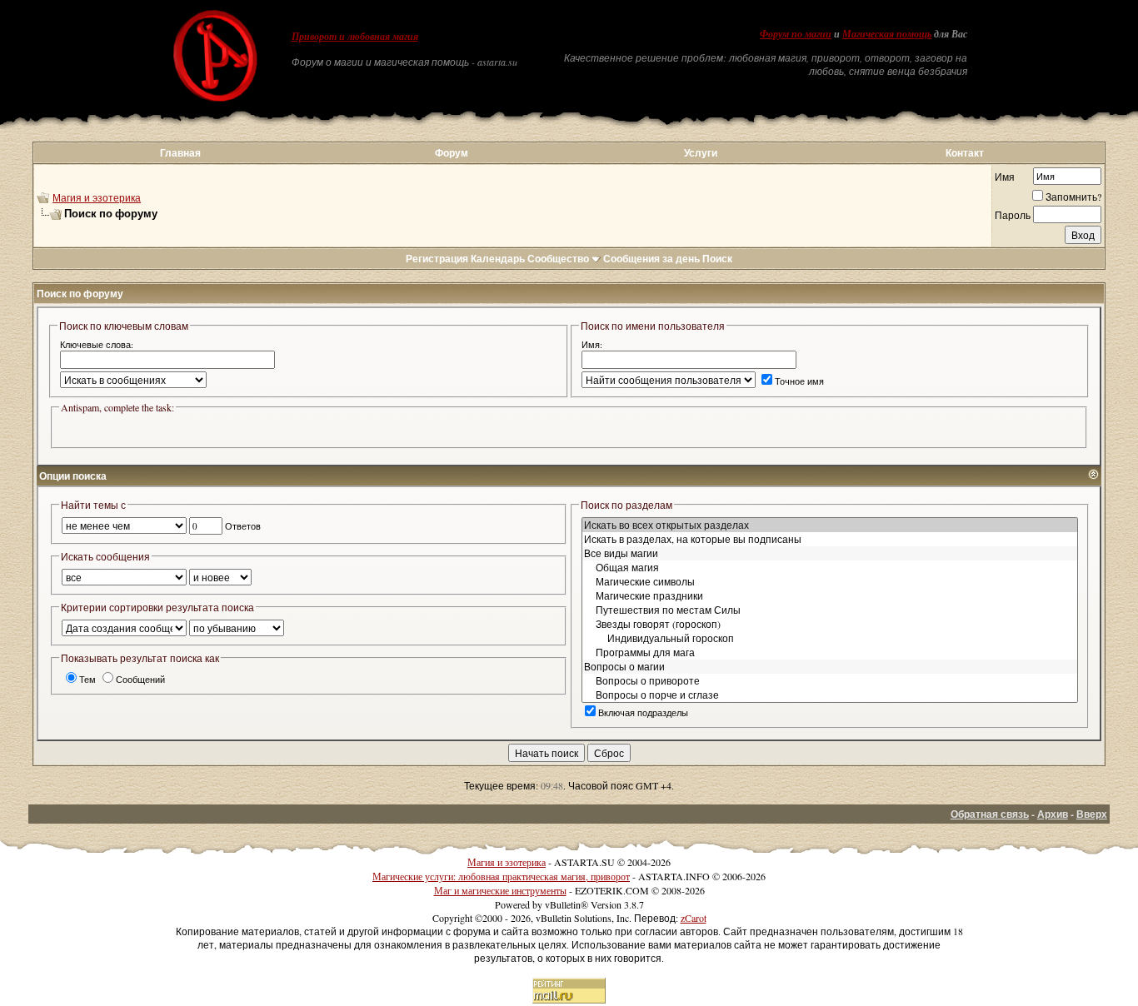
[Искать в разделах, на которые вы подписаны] (829, 539)
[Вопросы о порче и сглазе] (829, 695)
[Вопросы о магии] (829, 667)
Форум (451, 153)
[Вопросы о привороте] (829, 681)
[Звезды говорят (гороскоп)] (829, 624)
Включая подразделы (643, 712)
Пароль (1013, 215)
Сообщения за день (651, 259)
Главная (180, 153)
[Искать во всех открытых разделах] (829, 525)
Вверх (1091, 814)
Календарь (498, 259)
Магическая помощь (886, 34)
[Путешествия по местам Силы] (829, 610)
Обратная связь (990, 814)
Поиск (717, 259)
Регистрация (437, 259)
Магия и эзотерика (96, 197)
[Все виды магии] (829, 553)
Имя (1005, 176)
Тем (87, 679)
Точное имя (799, 381)
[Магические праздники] (829, 596)
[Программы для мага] (829, 652)
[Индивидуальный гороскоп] (829, 638)
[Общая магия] (829, 567)
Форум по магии (795, 34)
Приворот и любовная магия (355, 36)
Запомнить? (1073, 196)
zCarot (693, 917)
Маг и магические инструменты (500, 890)
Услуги (700, 153)
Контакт (965, 153)
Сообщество (558, 259)
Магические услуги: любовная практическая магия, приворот (501, 876)
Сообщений (140, 679)
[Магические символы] (829, 582)
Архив (1052, 814)
